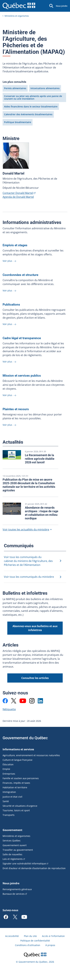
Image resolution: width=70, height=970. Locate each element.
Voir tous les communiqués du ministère (29, 577)
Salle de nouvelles (12, 854)
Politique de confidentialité (35, 940)
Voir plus (8, 260)
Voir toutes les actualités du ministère (26, 529)
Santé (6, 801)
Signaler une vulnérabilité (24, 863)
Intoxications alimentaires (45, 88)
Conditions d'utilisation (27, 945)
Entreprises (9, 773)
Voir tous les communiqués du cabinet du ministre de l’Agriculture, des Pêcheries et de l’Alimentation (28, 561)
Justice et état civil (12, 796)
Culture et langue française (17, 759)
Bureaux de (14, 893)
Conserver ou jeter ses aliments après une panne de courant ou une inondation (33, 97)
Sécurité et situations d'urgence (20, 805)
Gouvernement (12, 830)
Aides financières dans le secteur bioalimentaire (30, 106)
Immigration (9, 792)
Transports (8, 814)
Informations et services (18, 749)
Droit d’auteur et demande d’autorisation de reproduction (34, 868)
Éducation (8, 764)
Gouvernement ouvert (15, 845)
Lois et (13, 858)
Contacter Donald (18, 193)
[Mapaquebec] (5, 700)
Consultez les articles (35, 678)
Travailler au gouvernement (18, 849)
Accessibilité (12, 936)
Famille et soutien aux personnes (21, 778)
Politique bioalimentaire (17, 122)
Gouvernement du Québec (25, 738)
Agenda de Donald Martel (18, 197)
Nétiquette (9, 709)
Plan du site (30, 936)
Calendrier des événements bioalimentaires (28, 114)
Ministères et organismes (17, 15)
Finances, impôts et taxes (16, 782)
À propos (50, 945)
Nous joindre (61, 6)
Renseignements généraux (17, 889)
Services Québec (12, 840)
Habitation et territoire (15, 787)
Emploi (6, 769)
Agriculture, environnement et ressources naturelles (31, 755)
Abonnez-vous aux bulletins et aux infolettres (35, 628)
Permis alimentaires (15, 88)
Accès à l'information (53, 936)
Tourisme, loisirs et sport (16, 810)
